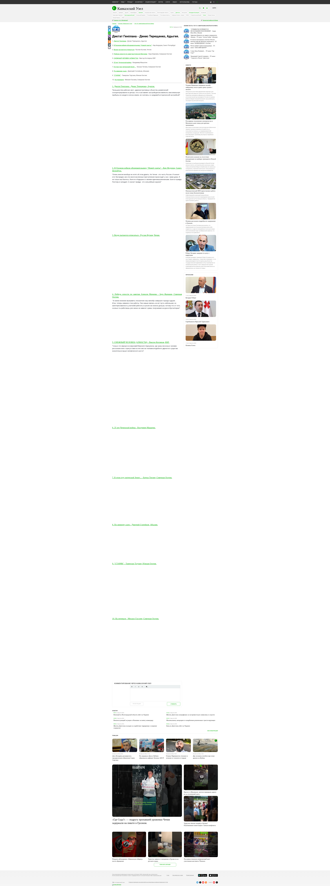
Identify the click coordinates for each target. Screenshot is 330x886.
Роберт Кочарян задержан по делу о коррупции (197, 254)
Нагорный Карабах (140, 15)
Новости (115, 2)
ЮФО (123, 17)
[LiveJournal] (109, 44)
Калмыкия (203, 12)
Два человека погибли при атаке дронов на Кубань (204, 757)
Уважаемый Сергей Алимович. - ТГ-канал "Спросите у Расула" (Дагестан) (203, 57)
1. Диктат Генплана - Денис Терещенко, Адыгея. (133, 86)
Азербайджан (133, 12)
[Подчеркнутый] (138, 686)
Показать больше (165, 864)
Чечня (204, 15)
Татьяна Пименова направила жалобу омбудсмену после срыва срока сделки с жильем (199, 87)
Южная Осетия (211, 15)
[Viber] (109, 36)
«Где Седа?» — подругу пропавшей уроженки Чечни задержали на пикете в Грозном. (141, 821)
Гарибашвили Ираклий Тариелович (197, 322)
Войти (214, 8)
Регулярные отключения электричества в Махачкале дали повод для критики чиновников (199, 123)
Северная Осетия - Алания (178, 15)
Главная (114, 23)
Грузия (172, 12)
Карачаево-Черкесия (118, 15)
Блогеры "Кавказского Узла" (125, 23)
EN (217, 2)
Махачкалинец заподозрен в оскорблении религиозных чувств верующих (190, 720)
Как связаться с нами (177, 875)
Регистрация (137, 703)
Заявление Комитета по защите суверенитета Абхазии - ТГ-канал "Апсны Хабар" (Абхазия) (204, 36)
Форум (160, 2)
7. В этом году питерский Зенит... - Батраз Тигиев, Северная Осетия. (142, 477)
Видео (175, 2)
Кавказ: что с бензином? (121, 20)
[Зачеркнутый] (142, 686)
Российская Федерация (152, 15)
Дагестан (178, 12)
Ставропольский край (196, 15)
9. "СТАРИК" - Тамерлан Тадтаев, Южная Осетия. (134, 563)
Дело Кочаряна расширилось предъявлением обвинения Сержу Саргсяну (123, 758)
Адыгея (126, 12)
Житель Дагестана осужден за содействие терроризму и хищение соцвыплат (135, 727)
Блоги (168, 2)
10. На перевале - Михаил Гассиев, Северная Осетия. (135, 618)
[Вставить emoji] (146, 686)
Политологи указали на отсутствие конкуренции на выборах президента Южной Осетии (201, 159)
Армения (141, 12)
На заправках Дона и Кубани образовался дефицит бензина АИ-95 (151, 757)
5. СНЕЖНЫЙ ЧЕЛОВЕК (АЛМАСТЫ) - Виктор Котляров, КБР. (140, 342)
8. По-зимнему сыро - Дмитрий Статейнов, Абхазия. (135, 524)
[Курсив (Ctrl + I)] (135, 686)
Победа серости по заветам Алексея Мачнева (130, 54)
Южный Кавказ (116, 17)
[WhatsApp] (109, 33)
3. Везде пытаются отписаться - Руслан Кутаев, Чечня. (136, 235)
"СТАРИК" (117, 75)
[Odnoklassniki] (109, 41)
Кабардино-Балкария (194, 12)
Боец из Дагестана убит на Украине (178, 726)
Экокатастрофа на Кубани (210, 20)
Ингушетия (184, 12)
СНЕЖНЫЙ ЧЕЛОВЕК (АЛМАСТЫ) (126, 58)
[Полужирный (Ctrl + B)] (132, 686)
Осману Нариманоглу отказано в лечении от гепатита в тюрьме (177, 757)
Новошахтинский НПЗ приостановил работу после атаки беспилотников (200, 192)
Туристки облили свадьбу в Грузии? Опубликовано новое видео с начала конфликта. (200, 824)
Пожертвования (190, 875)
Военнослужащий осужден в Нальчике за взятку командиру (133, 720)
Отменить (174, 704)
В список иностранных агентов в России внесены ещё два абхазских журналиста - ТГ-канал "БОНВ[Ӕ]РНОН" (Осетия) (204, 41)
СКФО (187, 15)
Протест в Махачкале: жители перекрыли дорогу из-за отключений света (200, 793)
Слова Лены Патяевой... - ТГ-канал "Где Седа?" (202, 52)
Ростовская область (165, 15)
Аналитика (138, 2)
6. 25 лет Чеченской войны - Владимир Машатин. (134, 427)
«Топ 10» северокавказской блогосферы (144, 23)
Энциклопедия (150, 2)
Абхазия (115, 12)
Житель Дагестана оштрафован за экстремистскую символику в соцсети (190, 715)
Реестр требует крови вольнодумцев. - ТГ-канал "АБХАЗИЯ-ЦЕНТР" (203, 46)
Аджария (121, 12)
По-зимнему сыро (120, 71)
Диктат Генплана (120, 41)
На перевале (119, 80)
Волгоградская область (163, 12)
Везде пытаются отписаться (124, 50)
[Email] (109, 47)
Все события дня (212, 730)
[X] (109, 38)
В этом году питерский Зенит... (125, 67)
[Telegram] (109, 30)
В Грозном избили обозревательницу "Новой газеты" (133, 45)
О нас (168, 875)
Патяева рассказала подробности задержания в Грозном (200, 222)
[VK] (109, 27)
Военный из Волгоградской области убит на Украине (131, 715)
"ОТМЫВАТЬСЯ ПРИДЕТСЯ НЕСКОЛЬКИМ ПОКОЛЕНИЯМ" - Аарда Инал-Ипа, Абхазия (203, 31)
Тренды (129, 2)
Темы (122, 2)
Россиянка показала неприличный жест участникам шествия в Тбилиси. (197, 860)
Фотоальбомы (184, 2)
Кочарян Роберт (191, 298)
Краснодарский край (129, 15)
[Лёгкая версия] (210, 2)
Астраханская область (150, 12)
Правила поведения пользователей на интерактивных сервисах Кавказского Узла (148, 882)
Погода (194, 2)
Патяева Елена (190, 345)
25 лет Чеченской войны (122, 62)
